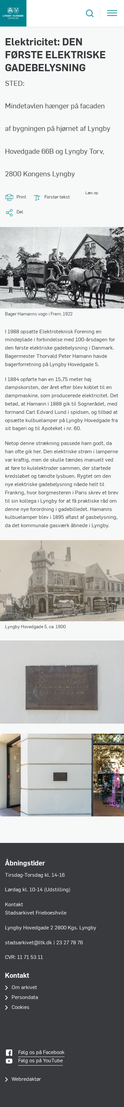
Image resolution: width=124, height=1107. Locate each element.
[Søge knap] (89, 13)
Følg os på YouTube (40, 1061)
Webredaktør (26, 1079)
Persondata (25, 997)
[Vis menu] (112, 13)
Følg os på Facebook (41, 1052)
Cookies (20, 1007)
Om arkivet (24, 987)
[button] (83, 197)
